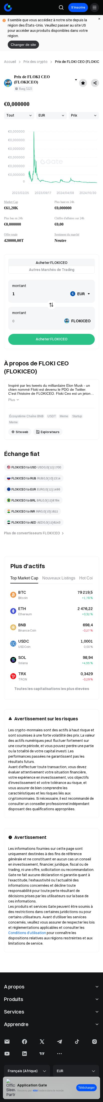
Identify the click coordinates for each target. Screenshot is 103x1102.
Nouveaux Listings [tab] (58, 578)
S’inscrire (78, 7)
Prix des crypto (36, 61)
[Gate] (8, 8)
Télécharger (86, 1087)
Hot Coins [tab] (88, 578)
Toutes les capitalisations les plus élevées (51, 688)
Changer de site (23, 45)
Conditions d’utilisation (27, 933)
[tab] (51, 262)
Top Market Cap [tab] (24, 578)
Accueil (10, 61)
